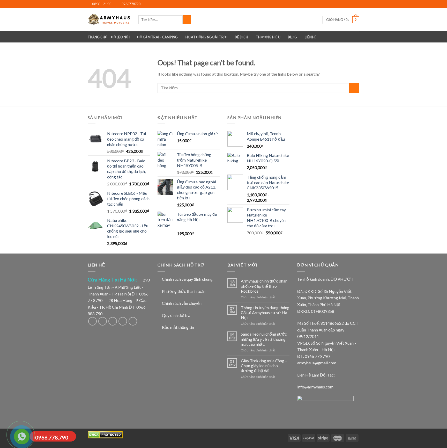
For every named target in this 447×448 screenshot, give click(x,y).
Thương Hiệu (268, 37)
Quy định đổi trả (176, 315)
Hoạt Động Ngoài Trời (206, 37)
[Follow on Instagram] (351, 4)
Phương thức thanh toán (183, 291)
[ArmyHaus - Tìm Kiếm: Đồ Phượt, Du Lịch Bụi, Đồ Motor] (109, 19)
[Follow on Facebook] (346, 4)
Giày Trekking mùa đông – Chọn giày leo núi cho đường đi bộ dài (264, 365)
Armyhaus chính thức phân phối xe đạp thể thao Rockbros (264, 285)
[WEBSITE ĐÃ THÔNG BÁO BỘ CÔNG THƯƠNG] (325, 405)
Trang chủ (97, 37)
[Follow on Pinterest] (133, 321)
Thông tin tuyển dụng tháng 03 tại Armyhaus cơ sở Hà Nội (265, 312)
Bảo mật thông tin (178, 327)
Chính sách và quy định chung (187, 279)
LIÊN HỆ (311, 37)
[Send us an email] (356, 4)
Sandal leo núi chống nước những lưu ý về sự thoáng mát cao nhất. (264, 338)
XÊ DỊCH (241, 37)
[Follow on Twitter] (112, 321)
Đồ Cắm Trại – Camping (157, 37)
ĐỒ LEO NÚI (120, 37)
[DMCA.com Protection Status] (105, 434)
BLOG (292, 37)
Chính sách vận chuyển (182, 303)
